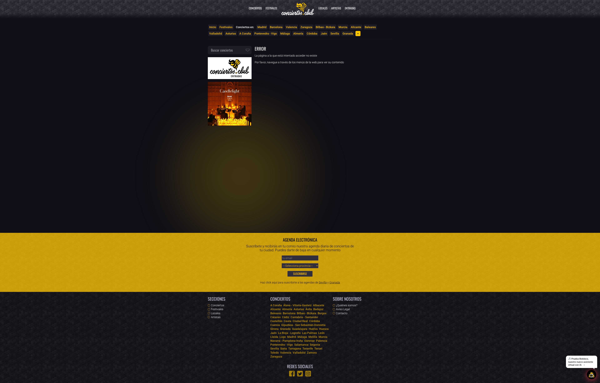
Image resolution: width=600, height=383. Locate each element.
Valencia (291, 27)
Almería (298, 33)
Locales (323, 8)
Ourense (309, 340)
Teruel (318, 348)
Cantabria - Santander (304, 317)
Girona (274, 328)
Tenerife (307, 348)
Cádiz (285, 317)
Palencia (321, 340)
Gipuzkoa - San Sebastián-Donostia (303, 325)
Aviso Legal (343, 309)
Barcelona (276, 27)
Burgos (322, 313)
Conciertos (255, 8)
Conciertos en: (245, 27)
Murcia (343, 27)
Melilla (312, 336)
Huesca (324, 328)
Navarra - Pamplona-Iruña (286, 340)
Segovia (315, 344)
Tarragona (294, 348)
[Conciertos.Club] (298, 9)
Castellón (276, 321)
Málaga (285, 33)
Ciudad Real (300, 321)
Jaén (324, 33)
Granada (347, 33)
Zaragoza (306, 27)
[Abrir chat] (591, 374)
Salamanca (301, 344)
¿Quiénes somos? (346, 305)
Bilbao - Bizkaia (325, 27)
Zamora (312, 352)
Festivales (271, 8)
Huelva (313, 328)
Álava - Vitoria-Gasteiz (297, 305)
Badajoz (318, 309)
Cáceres (275, 317)
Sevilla (334, 33)
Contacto (341, 313)
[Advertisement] (230, 177)
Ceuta (287, 321)
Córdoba (312, 33)
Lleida (274, 336)
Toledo (274, 352)
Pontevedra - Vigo (265, 33)
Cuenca (275, 325)
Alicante (356, 27)
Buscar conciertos (222, 50)
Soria (283, 348)
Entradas (350, 8)
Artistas (336, 8)
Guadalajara (299, 328)
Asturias (230, 33)
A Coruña (245, 33)
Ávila (308, 309)
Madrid (262, 27)
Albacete (318, 305)
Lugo (283, 336)
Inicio (212, 27)
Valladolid (215, 33)
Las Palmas (309, 333)
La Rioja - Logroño (289, 333)
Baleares (370, 27)
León (321, 333)
